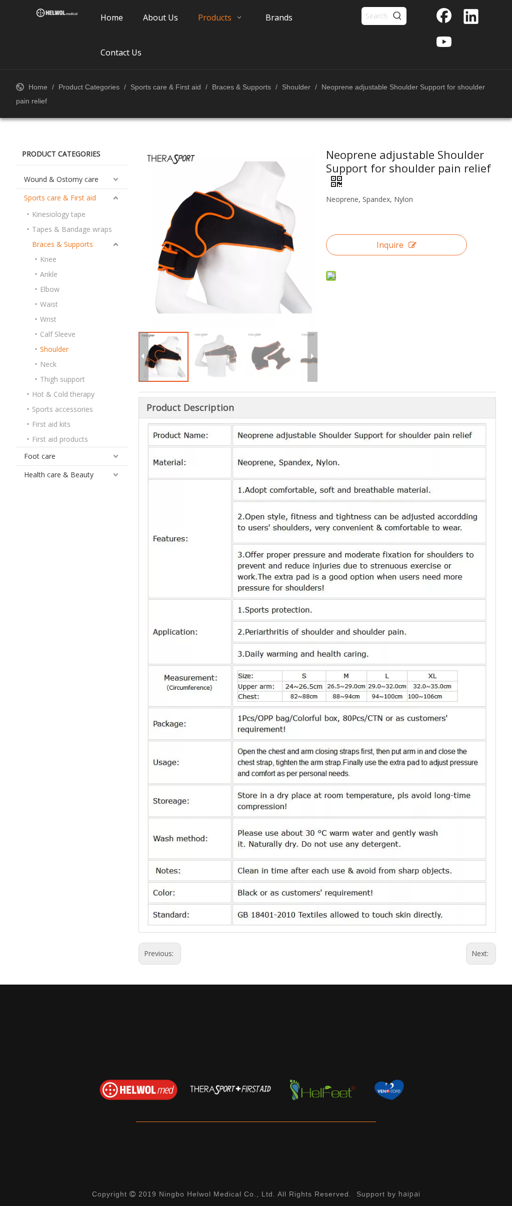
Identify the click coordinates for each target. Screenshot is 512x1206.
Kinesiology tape (59, 214)
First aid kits (51, 424)
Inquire (390, 244)
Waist (49, 304)
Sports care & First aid (60, 197)
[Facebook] (444, 17)
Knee (48, 259)
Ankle (49, 274)
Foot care (40, 456)
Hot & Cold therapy (63, 394)
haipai (409, 1194)
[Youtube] (444, 42)
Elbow (50, 289)
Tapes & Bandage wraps (72, 229)
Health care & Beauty (59, 474)
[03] (323, 1090)
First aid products (60, 439)
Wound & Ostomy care (61, 179)
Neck (48, 364)
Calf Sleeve (58, 334)
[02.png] (231, 1090)
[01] (139, 1090)
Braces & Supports (62, 244)
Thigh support (62, 379)
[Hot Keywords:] (397, 16)
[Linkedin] (471, 17)
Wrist (48, 319)
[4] (415, 1090)
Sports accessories (62, 409)
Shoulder (54, 349)
